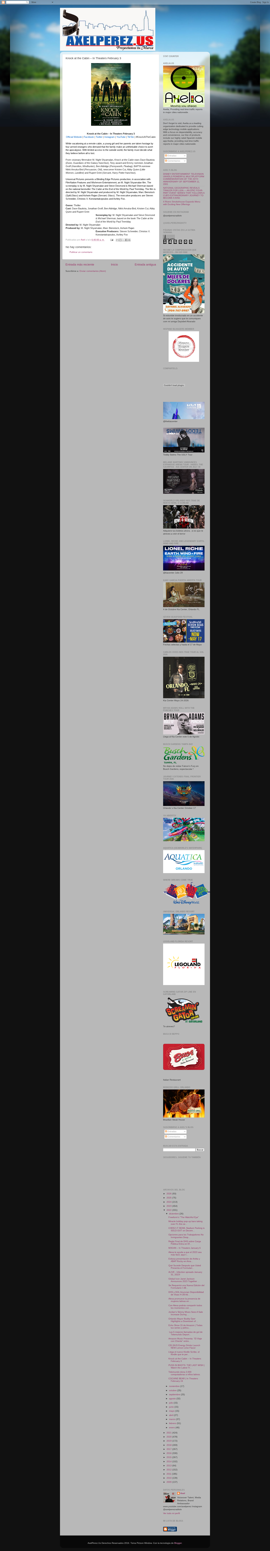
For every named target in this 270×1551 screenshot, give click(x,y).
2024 (169, 1202)
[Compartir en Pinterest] (129, 240)
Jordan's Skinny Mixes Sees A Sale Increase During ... (185, 1313)
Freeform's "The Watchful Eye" (183, 1217)
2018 (169, 1445)
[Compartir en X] (123, 240)
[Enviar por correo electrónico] (117, 240)
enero (172, 1427)
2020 (169, 1437)
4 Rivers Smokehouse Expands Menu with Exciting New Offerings (181, 203)
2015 (169, 1457)
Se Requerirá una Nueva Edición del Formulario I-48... (186, 1286)
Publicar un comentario (81, 252)
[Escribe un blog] (120, 240)
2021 (169, 1433)
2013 (169, 1465)
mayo (172, 1411)
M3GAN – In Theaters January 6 (184, 1248)
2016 (169, 1453)
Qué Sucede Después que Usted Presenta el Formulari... (184, 1266)
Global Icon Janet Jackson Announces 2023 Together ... (184, 1280)
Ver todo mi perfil (171, 1513)
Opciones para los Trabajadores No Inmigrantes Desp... (186, 1236)
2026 (169, 1193)
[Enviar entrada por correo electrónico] (111, 240)
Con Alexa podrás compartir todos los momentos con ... (185, 1306)
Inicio (114, 264)
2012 (169, 1469)
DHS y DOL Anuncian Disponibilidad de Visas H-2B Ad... (186, 1293)
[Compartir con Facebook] (126, 240)
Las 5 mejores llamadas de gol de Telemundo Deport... (185, 1333)
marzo (172, 1419)
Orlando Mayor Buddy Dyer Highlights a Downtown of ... (183, 1320)
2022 (169, 1210)
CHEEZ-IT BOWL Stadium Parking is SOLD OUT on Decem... (186, 1229)
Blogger (178, 1543)
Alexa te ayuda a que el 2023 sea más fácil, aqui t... (185, 1253)
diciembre (174, 1214)
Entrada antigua (145, 264)
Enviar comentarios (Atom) (93, 271)
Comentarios (173, 161)
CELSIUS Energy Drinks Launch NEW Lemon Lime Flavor (184, 1346)
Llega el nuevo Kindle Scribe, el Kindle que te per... (184, 1353)
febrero (173, 1423)
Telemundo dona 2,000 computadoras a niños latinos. (184, 1373)
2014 (169, 1461)
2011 (169, 1474)
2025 (169, 1198)
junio (171, 1407)
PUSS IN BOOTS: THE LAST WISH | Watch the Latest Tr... (186, 1366)
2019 (169, 1441)
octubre (173, 1390)
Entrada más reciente (79, 264)
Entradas (171, 156)
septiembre (175, 1394)
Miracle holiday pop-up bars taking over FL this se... (185, 1222)
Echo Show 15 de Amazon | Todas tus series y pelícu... (185, 1326)
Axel (182, 1493)
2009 (169, 1482)
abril (171, 1415)
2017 (169, 1449)
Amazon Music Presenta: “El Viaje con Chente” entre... (185, 1339)
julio (171, 1403)
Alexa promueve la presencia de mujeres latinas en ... (184, 1300)
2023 (169, 1206)
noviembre (174, 1386)
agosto (172, 1398)
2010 (169, 1478)
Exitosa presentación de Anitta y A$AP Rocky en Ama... (184, 1260)
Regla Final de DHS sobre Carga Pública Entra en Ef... (184, 1242)
